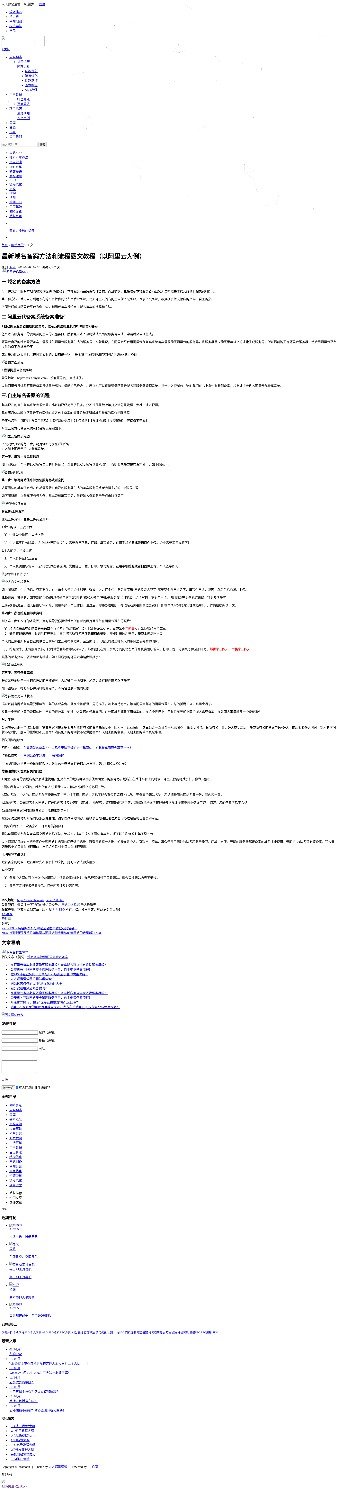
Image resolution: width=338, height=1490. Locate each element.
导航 (12, 1249)
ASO (12, 180)
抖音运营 (23, 61)
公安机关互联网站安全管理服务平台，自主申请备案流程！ (51, 969)
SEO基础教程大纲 (23, 1426)
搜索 (42, 144)
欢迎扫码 (21, 1486)
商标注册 (15, 176)
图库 (12, 1114)
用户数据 (15, 94)
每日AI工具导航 (20, 1269)
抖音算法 (23, 99)
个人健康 (15, 162)
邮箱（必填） (48, 1040)
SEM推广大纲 (20, 1459)
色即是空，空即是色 (23, 1256)
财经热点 (15, 1171)
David (12, 267)
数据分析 (7, 1332)
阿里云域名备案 (57, 957)
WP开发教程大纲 (22, 1449)
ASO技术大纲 (20, 1440)
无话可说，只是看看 (23, 1236)
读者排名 (15, 12)
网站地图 (15, 21)
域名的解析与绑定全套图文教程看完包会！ (39, 928)
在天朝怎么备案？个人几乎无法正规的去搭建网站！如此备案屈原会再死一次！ (78, 748)
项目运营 (15, 108)
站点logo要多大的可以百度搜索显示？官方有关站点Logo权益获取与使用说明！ (65, 1007)
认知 (12, 197)
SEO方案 (15, 166)
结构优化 (31, 71)
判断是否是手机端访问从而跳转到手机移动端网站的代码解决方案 (52, 933)
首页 (5, 245)
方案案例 (23, 118)
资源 (12, 1289)
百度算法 (23, 104)
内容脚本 (15, 57)
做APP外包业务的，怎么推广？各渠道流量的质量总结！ (49, 974)
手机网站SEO (21, 1332)
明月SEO (58, 909)
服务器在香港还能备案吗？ (29, 988)
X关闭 (6, 49)
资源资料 (15, 1175)
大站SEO (15, 152)
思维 (12, 189)
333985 (14, 1229)
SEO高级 (31, 90)
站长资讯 (15, 216)
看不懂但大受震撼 (21, 1297)
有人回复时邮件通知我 (34, 1087)
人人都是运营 (58, 1466)
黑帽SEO (15, 202)
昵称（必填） (48, 1032)
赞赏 (5, 919)
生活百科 (15, 1143)
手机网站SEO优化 (23, 1454)
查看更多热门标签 (21, 230)
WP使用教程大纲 (22, 1430)
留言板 (14, 16)
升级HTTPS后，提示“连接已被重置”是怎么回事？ (45, 1002)
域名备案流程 (36, 957)
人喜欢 (7, 914)
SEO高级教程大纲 (23, 1445)
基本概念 (31, 85)
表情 (5, 1080)
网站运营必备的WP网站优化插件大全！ (38, 983)
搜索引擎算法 (18, 157)
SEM (12, 193)
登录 (42, 4)
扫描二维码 (69, 904)
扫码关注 (8, 1486)
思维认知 (23, 113)
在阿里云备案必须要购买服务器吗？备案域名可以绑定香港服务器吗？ (59, 965)
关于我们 (15, 137)
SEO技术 (53, 1332)
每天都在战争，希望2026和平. (30, 1315)
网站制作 (31, 80)
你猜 (95, 1466)
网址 (42, 1048)
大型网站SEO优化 (23, 1435)
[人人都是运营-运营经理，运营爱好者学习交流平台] (23, 44)
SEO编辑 (15, 211)
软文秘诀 (15, 171)
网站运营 (23, 66)
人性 (74, 1332)
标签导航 (15, 26)
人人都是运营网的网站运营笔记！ (34, 979)
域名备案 (142, 1332)
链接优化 (31, 75)
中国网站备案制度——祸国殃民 (42, 755)
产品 (12, 30)
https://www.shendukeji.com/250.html (40, 900)
